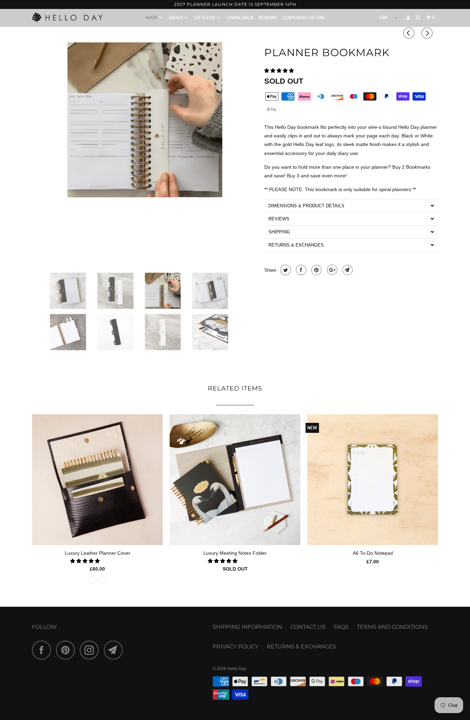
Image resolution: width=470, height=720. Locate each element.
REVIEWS (268, 17)
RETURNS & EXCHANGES (301, 646)
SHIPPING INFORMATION (247, 627)
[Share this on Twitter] (285, 270)
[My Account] (408, 17)
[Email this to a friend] (347, 270)
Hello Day (236, 668)
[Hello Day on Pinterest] (67, 649)
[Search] (418, 17)
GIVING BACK (240, 17)
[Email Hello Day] (115, 649)
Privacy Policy (235, 646)
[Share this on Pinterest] (316, 270)
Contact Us (307, 627)
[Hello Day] (67, 17)
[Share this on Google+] (331, 270)
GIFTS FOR (205, 17)
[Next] (428, 33)
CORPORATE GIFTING (303, 17)
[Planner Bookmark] (144, 120)
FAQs (341, 627)
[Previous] (409, 33)
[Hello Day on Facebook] (43, 649)
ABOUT (176, 17)
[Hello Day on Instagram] (91, 649)
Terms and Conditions (392, 627)
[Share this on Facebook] (300, 270)
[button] (279, 70)
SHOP (152, 17)
